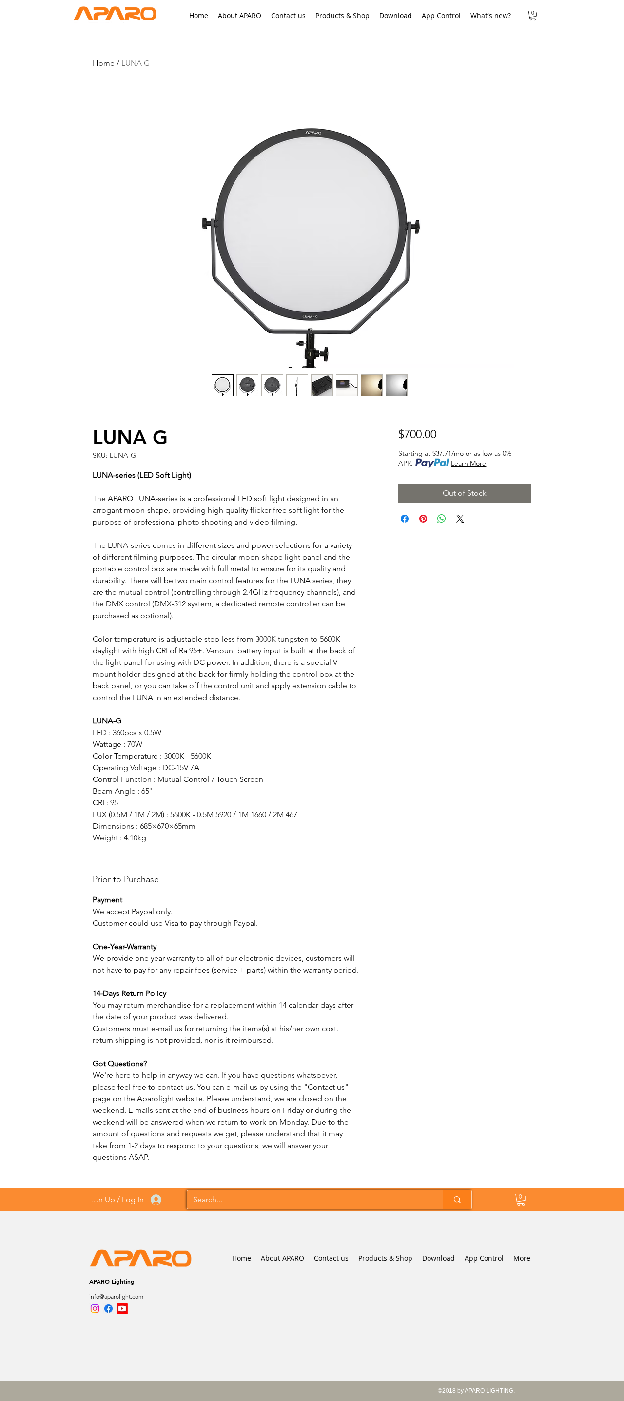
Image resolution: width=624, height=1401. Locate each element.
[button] (533, 15)
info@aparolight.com (116, 1296)
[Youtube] (122, 1308)
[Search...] (457, 1199)
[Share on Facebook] (404, 519)
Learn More (468, 463)
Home (104, 63)
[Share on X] (460, 519)
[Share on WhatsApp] (442, 519)
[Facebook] (108, 1308)
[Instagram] (94, 1308)
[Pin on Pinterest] (423, 519)
